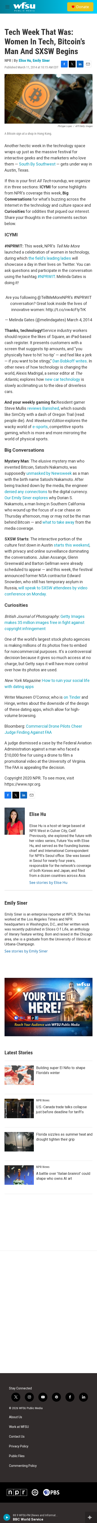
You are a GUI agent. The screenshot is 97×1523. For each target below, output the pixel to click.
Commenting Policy (23, 1466)
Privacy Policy (18, 1446)
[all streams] (91, 1517)
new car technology (62, 379)
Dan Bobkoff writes (70, 361)
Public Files (17, 1456)
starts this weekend (71, 545)
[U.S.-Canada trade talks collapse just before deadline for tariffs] (19, 1108)
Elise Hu (25, 60)
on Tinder (72, 697)
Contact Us (17, 1436)
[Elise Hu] (15, 821)
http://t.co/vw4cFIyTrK (66, 309)
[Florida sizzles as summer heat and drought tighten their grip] (19, 1141)
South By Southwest (37, 164)
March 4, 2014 (79, 319)
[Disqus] (48, 1312)
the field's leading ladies (49, 258)
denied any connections (26, 491)
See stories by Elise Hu (48, 882)
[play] (7, 1517)
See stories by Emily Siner (26, 951)
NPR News (42, 1100)
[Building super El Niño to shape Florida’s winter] (19, 1075)
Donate (82, 7)
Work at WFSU (19, 1427)
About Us (15, 1417)
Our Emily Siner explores (26, 497)
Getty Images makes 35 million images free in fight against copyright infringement (45, 622)
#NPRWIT (46, 276)
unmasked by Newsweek (49, 473)
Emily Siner (41, 60)
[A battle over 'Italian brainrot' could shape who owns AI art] (19, 1175)
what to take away (58, 522)
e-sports (40, 426)
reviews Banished (43, 408)
